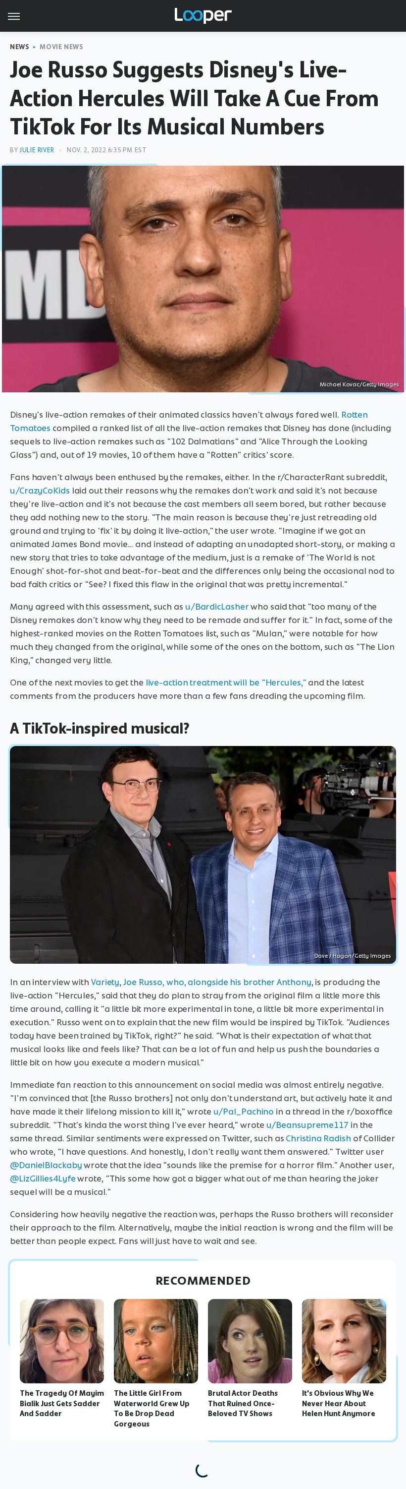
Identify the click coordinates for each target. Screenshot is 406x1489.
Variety (105, 982)
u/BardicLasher (217, 607)
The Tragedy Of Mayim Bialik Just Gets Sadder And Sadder (62, 1403)
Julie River (36, 150)
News (19, 47)
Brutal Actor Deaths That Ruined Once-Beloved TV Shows (243, 1403)
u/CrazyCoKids (40, 490)
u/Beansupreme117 (307, 1125)
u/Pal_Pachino (243, 1111)
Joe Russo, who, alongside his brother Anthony (217, 982)
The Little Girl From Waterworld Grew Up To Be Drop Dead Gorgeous (152, 1408)
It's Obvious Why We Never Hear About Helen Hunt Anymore (338, 1403)
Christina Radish (318, 1138)
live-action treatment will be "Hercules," (226, 682)
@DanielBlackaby (46, 1165)
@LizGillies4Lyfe (42, 1178)
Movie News (61, 47)
